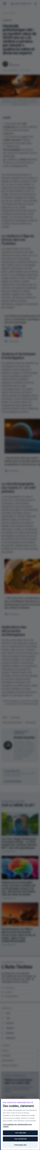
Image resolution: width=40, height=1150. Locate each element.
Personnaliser (20, 1145)
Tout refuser (20, 1133)
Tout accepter (20, 1139)
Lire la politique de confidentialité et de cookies (17, 1125)
